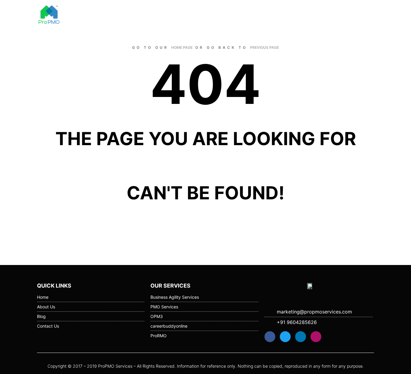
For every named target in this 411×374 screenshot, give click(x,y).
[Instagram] (316, 336)
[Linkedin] (300, 336)
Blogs (299, 15)
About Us (274, 15)
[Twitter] (285, 336)
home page (182, 47)
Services (324, 15)
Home (249, 15)
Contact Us (356, 15)
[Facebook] (269, 336)
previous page (264, 47)
